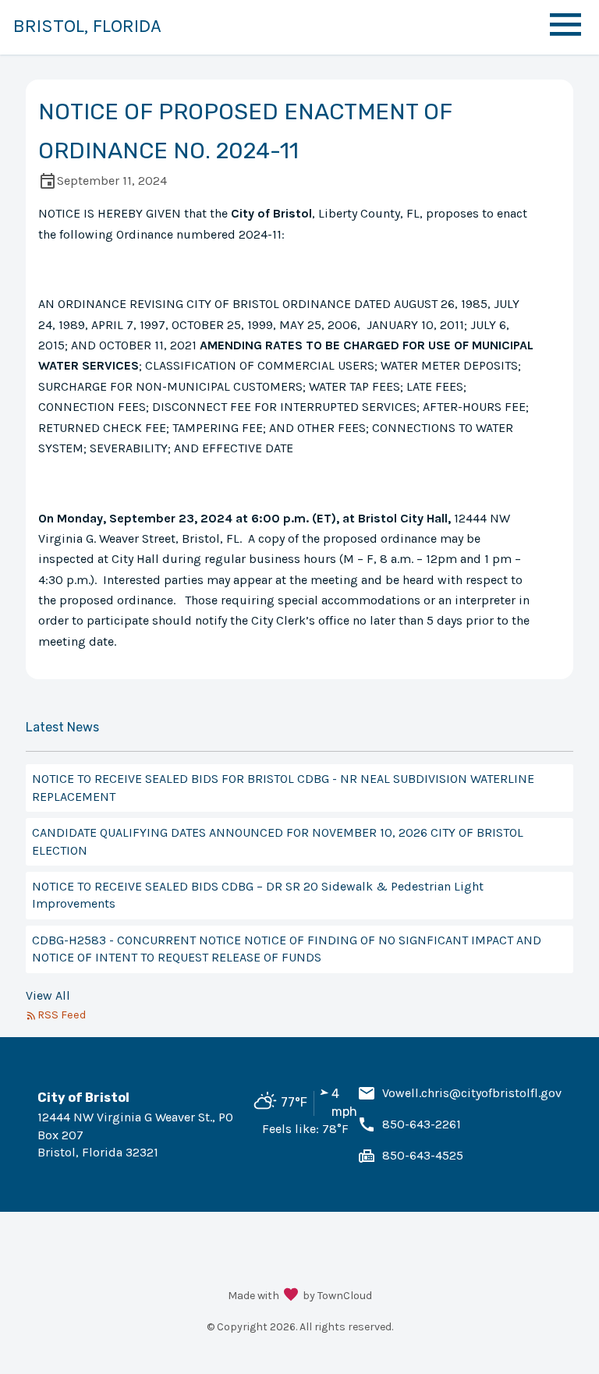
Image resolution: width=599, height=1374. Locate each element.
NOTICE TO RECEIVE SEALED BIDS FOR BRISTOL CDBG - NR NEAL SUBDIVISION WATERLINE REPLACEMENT (283, 787)
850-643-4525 (422, 1155)
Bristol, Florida (87, 26)
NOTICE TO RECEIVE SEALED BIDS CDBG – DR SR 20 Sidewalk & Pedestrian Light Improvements (258, 895)
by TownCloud (337, 1295)
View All (48, 995)
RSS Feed (61, 1015)
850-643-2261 (421, 1124)
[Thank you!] (291, 1296)
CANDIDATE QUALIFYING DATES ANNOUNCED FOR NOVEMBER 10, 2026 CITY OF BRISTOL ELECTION (277, 841)
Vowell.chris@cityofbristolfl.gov (472, 1092)
